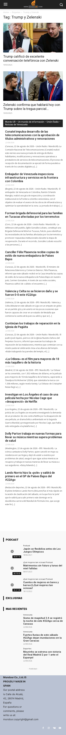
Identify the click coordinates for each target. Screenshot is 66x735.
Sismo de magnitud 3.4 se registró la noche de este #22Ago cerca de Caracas (43, 621)
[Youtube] (60, 728)
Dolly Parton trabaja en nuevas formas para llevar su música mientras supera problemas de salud (33, 437)
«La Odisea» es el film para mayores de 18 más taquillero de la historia (32, 360)
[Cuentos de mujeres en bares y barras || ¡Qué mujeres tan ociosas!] (12, 585)
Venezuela (27, 615)
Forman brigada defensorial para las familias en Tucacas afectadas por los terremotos (34, 214)
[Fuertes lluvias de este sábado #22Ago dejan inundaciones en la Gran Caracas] (12, 637)
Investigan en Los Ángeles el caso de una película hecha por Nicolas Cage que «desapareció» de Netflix (31, 398)
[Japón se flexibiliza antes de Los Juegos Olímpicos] (12, 551)
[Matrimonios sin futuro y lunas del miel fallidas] (12, 568)
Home (6, 12)
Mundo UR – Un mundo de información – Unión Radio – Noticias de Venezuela (33, 123)
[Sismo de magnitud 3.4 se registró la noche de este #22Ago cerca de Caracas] (12, 620)
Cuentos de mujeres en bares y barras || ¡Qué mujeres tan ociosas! (41, 585)
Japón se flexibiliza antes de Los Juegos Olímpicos (42, 550)
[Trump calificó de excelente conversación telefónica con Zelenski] (33, 37)
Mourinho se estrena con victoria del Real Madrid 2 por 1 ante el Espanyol (42, 654)
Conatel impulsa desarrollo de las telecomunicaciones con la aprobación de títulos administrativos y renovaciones (32, 135)
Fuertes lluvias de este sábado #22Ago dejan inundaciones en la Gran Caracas (42, 637)
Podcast (26, 545)
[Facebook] (43, 728)
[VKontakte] (54, 728)
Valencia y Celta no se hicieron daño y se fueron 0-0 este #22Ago (31, 292)
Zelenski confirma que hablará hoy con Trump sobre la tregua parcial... (31, 107)
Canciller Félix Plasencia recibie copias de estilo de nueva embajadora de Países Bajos (32, 255)
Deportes (27, 648)
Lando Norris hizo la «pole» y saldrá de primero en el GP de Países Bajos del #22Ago (30, 476)
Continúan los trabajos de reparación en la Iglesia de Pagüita (32, 325)
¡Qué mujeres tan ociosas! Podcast (38, 562)
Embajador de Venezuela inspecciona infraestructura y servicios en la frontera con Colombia (31, 177)
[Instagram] (49, 728)
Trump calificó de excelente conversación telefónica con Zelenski (31, 58)
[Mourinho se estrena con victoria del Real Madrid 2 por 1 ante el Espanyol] (12, 654)
